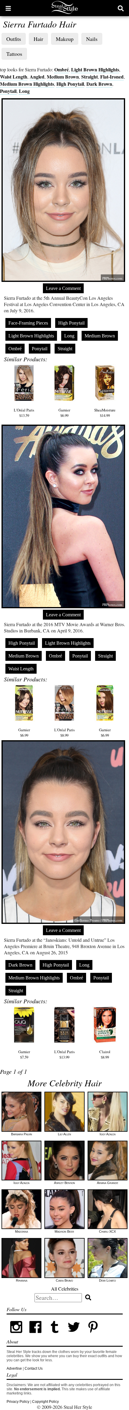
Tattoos (14, 53)
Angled (37, 76)
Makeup (65, 38)
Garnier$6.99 (64, 412)
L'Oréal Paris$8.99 (64, 732)
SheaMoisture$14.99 (105, 412)
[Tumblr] (54, 1335)
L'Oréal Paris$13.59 (24, 412)
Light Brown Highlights (95, 69)
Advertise (14, 1368)
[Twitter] (73, 1335)
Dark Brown (99, 83)
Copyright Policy (45, 1402)
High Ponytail (70, 83)
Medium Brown (63, 76)
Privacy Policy (18, 1402)
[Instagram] (16, 1335)
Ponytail (8, 90)
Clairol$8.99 (104, 1054)
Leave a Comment (63, 288)
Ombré (61, 69)
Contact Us (34, 1368)
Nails (92, 38)
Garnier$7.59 (24, 1054)
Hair (38, 38)
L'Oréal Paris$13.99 (64, 1054)
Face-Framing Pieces (28, 322)
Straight (89, 76)
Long (24, 90)
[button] (8, 8)
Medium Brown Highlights (27, 83)
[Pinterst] (93, 1335)
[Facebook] (35, 1335)
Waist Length (13, 76)
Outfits (13, 38)
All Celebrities (64, 1288)
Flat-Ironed (112, 76)
